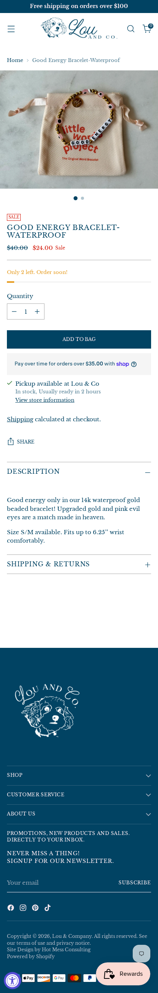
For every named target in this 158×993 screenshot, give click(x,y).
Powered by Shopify (31, 956)
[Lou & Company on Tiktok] (48, 909)
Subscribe (134, 882)
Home (15, 60)
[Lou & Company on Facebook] (11, 909)
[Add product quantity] (37, 311)
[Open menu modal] (11, 29)
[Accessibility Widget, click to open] (12, 980)
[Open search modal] (130, 29)
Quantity (20, 296)
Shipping (20, 419)
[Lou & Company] (79, 28)
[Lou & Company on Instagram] (23, 909)
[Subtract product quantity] (14, 311)
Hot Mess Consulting (66, 949)
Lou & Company (72, 936)
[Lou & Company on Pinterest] (36, 909)
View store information (44, 400)
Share (26, 442)
